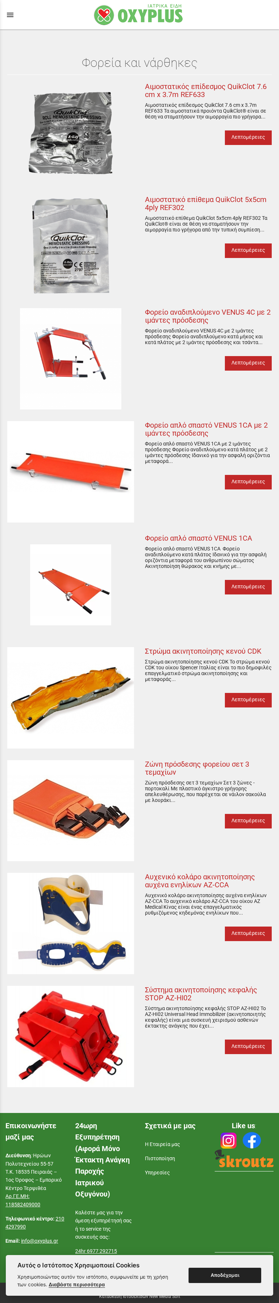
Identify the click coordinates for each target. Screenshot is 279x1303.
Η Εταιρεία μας (162, 1144)
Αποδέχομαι (225, 1275)
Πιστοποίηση (160, 1158)
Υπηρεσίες (157, 1172)
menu (10, 15)
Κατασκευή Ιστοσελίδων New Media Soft (139, 1296)
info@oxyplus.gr (39, 1241)
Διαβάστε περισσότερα (77, 1284)
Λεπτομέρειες (248, 137)
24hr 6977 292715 (96, 1251)
